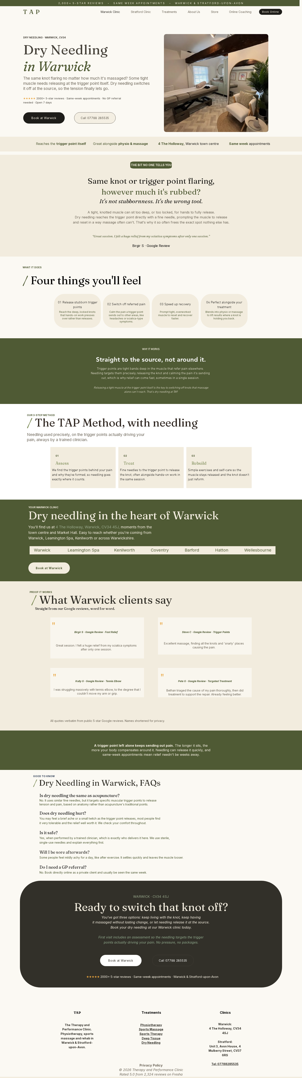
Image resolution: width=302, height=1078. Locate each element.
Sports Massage (151, 1029)
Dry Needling (151, 1042)
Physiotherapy (151, 1025)
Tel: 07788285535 (225, 1064)
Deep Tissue (151, 1038)
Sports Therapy (151, 1034)
